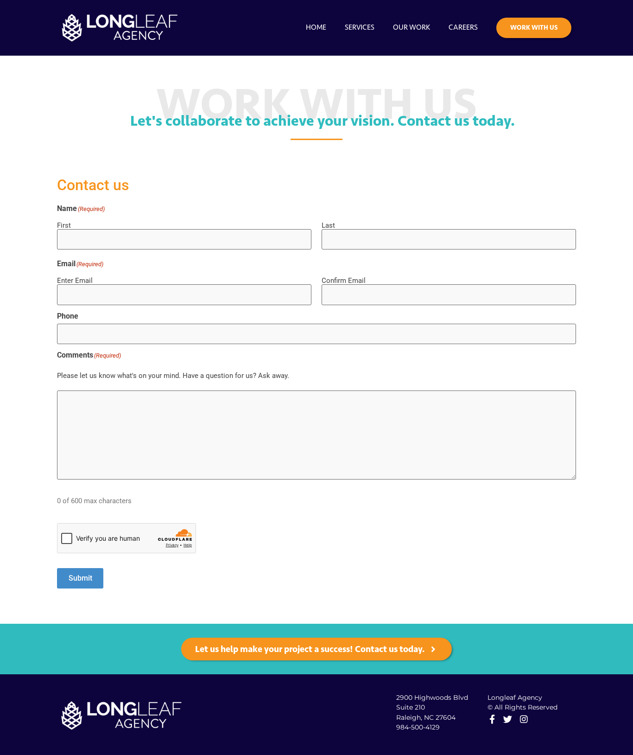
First (64, 225)
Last (328, 225)
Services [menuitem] (359, 27)
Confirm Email (344, 280)
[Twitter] (507, 719)
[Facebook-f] (491, 719)
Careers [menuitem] (463, 27)
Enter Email (75, 280)
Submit (80, 578)
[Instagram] (523, 719)
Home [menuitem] (316, 27)
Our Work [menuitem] (411, 27)
